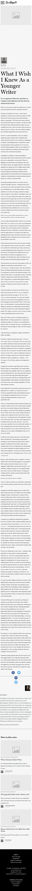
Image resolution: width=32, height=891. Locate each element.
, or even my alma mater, (10, 297)
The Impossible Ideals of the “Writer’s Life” (15, 794)
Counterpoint (15, 868)
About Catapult (16, 856)
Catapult (9, 868)
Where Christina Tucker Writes (11, 760)
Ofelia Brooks (8, 840)
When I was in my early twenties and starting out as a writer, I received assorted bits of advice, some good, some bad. (15, 216)
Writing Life (13, 68)
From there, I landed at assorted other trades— (12, 339)
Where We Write (14, 757)
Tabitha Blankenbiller (10, 805)
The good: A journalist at (7, 113)
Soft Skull (23, 868)
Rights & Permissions (16, 860)
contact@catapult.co (20, 874)
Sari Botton (3, 65)
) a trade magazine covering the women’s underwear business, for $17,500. (15, 284)
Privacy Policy (16, 883)
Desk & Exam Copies (16, 862)
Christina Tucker (9, 771)
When (2, 317)
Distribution (16, 858)
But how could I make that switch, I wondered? (11, 478)
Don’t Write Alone (5, 68)
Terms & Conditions (16, 882)
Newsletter (16, 885)
